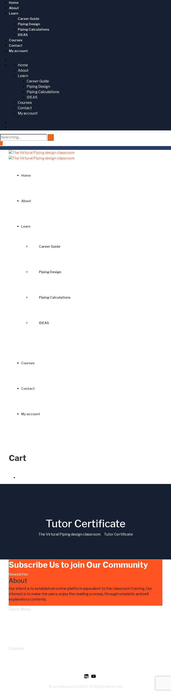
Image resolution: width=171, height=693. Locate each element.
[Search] (50, 137)
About (14, 8)
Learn (13, 13)
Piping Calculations (33, 29)
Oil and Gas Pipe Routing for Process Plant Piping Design (65, 667)
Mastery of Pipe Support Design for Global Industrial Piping (67, 662)
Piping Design (29, 24)
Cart (21, 633)
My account (18, 51)
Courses (15, 40)
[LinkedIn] (86, 678)
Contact (15, 46)
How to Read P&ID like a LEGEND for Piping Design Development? (73, 656)
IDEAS (23, 35)
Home (13, 3)
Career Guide (28, 19)
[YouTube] (93, 678)
